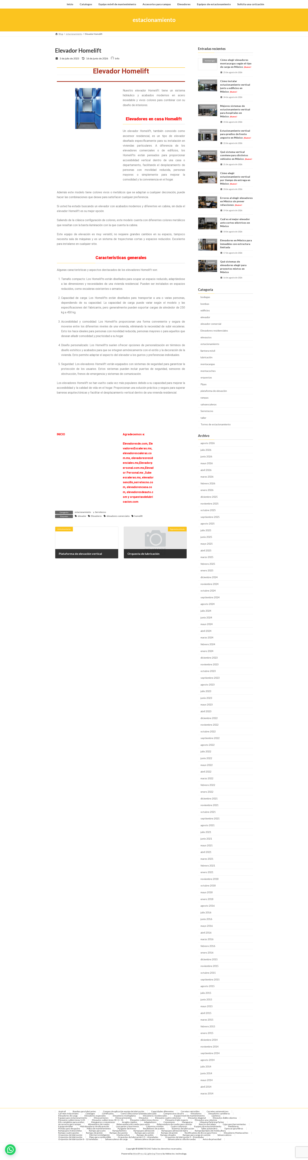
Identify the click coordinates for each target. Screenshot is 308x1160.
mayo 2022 (207, 764)
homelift (138, 516)
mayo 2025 (207, 543)
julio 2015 (206, 992)
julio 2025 (206, 530)
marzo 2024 (207, 637)
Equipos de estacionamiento (207, 1126)
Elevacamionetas (123, 1117)
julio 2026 (206, 449)
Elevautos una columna (206, 1120)
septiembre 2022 (210, 738)
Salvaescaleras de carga (116, 1139)
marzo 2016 (207, 939)
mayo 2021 (207, 845)
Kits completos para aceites (71, 1122)
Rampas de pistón (94, 1132)
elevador (82, 516)
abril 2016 (206, 932)
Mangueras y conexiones (103, 1122)
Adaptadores (150, 1122)
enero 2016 (207, 952)
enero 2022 (207, 791)
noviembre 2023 (210, 664)
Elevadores (96, 516)
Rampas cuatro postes (68, 1132)
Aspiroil (62, 1111)
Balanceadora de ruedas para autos (133, 1124)
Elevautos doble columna (225, 1117)
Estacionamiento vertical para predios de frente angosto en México (235, 134)
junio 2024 (206, 617)
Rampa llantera (119, 1130)
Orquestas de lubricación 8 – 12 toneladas (78, 1139)
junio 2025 (206, 536)
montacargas (208, 364)
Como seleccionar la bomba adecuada (138, 1113)
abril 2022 (206, 771)
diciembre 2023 (209, 657)
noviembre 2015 (210, 965)
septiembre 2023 (210, 677)
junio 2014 (206, 1073)
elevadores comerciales (118, 516)
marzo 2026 (207, 476)
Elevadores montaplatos (124, 1115)
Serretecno (100, 512)
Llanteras (216, 1115)
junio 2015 (206, 999)
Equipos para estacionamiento (72, 1117)
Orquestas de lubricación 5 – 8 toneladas (184, 1137)
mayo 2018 (207, 892)
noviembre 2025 (210, 503)
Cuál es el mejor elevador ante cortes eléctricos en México (235, 223)
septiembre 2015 (210, 979)
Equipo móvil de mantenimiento (189, 1115)
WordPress (138, 1154)
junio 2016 (206, 919)
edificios (205, 310)
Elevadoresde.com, (136, 443)
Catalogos (90, 1113)
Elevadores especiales (95, 1115)
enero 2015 (207, 1032)
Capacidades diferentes (162, 1111)
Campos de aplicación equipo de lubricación (123, 1111)
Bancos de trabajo (207, 1124)
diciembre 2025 (209, 496)
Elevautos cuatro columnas (168, 1117)
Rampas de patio (168, 1135)
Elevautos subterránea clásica (144, 1120)
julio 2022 (206, 751)
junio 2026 (206, 456)
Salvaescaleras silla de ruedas (182, 1139)
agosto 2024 (208, 603)
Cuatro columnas (179, 1126)
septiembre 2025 (210, 516)
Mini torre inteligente (99, 1135)
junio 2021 (206, 838)
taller (203, 417)
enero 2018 (207, 898)
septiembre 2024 (210, 597)
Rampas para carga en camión (197, 1135)
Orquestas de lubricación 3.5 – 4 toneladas (138, 1137)
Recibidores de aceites (154, 1128)
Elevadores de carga (68, 1115)
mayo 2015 (207, 1006)
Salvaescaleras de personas (148, 1139)
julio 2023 (206, 691)
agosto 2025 (208, 523)
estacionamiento (83, 512)
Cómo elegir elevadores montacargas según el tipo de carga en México (235, 63)
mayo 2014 (207, 1079)
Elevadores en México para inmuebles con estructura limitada (236, 244)
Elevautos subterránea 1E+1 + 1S (107, 1120)
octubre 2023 (208, 670)
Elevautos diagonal (197, 1117)
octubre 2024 (208, 590)
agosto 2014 (208, 1059)
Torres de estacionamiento (216, 424)
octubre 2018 (208, 885)
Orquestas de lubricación (70, 1135)
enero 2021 (207, 872)
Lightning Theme (154, 1154)
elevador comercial (211, 323)
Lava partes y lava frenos (127, 1126)
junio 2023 (206, 697)
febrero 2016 (208, 945)
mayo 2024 (207, 624)
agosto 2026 (208, 443)
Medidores (233, 1126)
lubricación (206, 357)
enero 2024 (207, 650)
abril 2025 (206, 550)
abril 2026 (206, 469)
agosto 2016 (208, 905)
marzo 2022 (207, 778)
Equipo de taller (65, 1126)
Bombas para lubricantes (84, 1111)
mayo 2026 (207, 463)
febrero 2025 (208, 563)
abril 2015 (206, 1012)
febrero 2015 (208, 1026)
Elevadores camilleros (219, 1113)
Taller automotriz (209, 1128)
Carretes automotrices (218, 1111)
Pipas (204, 384)
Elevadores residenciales (214, 330)
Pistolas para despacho (69, 1128)
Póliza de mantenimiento (99, 1128)
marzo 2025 (207, 557)
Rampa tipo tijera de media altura (210, 1130)
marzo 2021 (207, 858)
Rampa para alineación (144, 1130)
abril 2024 (206, 630)
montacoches (208, 370)
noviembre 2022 (210, 724)
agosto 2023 (208, 684)
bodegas (205, 297)
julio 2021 (206, 831)
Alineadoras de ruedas (99, 1124)
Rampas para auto (97, 1130)
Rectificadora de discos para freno (201, 1132)
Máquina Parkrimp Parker (212, 1122)
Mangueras (187, 1122)
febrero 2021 (208, 865)
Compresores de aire (173, 1113)
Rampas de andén (145, 1135)
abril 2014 (206, 1086)
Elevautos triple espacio (176, 1120)
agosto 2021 (208, 825)
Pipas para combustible (100, 1137)
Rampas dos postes (119, 1132)
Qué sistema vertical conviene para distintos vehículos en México (236, 155)
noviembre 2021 (210, 805)
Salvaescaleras (224, 1135)
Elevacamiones (101, 1117)
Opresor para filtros (233, 1128)
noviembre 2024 (210, 583)
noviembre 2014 (210, 1046)
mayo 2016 (207, 925)
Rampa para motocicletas (70, 1130)
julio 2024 (206, 610)
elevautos (206, 337)
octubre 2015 (208, 972)
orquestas (206, 377)
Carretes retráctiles (190, 1111)
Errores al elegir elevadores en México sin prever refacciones (236, 201)
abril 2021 (206, 851)
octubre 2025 (208, 510)
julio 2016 (206, 912)
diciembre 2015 (209, 959)
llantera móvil (208, 350)
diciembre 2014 (209, 1039)
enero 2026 (207, 489)
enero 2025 (207, 570)
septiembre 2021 (210, 818)
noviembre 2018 (210, 878)
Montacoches (123, 1135)
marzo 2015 (207, 1019)
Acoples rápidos (129, 1122)
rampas (205, 397)
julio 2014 (206, 1066)
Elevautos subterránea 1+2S (71, 1120)
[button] (10, 1149)
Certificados (108, 1113)
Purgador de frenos (127, 1128)
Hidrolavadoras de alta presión (94, 1126)
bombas (205, 303)
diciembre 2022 (209, 717)
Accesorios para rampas (69, 1124)
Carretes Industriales (68, 1113)
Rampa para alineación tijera (174, 1130)
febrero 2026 (208, 483)
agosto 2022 (208, 744)
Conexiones (169, 1122)
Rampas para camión (144, 1132)
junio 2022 (206, 758)
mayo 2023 (207, 704)
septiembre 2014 (210, 1053)
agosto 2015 (208, 986)
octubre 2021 (208, 811)
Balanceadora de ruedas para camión (174, 1124)
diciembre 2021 (209, 798)
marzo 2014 (207, 1093)
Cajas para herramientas (234, 1124)
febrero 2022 (208, 784)
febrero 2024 (208, 644)
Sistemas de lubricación (183, 1128)
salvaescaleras (209, 404)
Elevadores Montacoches (236, 1132)
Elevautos (143, 1117)
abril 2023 (206, 711)
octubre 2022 (208, 731)
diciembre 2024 (209, 577)
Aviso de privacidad (212, 1139)
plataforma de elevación (214, 390)
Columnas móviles (155, 1126)
